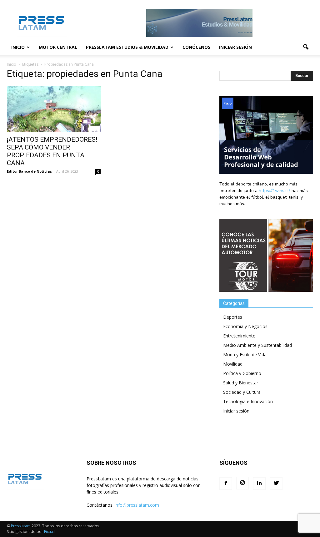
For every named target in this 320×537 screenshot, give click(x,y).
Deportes (232, 317)
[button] (305, 47)
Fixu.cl (49, 531)
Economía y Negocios (245, 326)
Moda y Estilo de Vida (245, 354)
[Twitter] (276, 483)
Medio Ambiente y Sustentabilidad (257, 345)
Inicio (18, 47)
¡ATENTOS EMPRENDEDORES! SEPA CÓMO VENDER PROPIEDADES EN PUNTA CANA (52, 151)
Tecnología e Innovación (248, 401)
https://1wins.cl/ (274, 191)
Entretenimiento (239, 336)
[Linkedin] (259, 483)
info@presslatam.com (137, 505)
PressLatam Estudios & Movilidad (127, 47)
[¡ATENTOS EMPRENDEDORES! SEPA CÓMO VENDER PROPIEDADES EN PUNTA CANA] (54, 109)
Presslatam (21, 526)
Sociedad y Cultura (242, 392)
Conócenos (196, 47)
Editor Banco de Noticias (29, 171)
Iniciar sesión (235, 47)
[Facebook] (225, 483)
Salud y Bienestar (240, 383)
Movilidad (232, 364)
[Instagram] (242, 483)
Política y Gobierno (242, 373)
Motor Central (58, 47)
